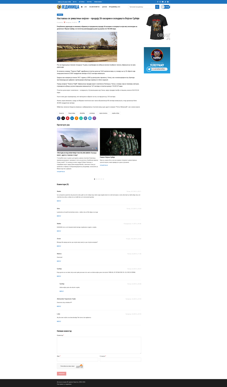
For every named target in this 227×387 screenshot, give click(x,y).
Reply (59, 201)
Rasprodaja (72, 113)
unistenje (92, 113)
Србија (60, 14)
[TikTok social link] (165, 1)
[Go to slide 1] (94, 179)
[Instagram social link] (160, 1)
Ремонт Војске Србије (107, 157)
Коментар (60, 335)
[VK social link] (85, 118)
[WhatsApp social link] (81, 118)
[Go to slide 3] (98, 179)
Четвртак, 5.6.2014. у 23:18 (133, 299)
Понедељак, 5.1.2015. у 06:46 (132, 224)
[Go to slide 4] (99, 179)
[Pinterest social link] (67, 118)
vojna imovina (103, 113)
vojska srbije (115, 113)
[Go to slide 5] (101, 179)
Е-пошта (103, 356)
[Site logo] (68, 7)
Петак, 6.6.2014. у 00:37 (134, 269)
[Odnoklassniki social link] (76, 118)
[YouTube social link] (162, 1)
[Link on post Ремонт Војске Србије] (120, 142)
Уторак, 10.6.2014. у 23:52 (133, 239)
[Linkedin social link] (72, 118)
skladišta (82, 113)
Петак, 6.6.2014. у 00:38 (134, 284)
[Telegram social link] (168, 1)
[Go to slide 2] (96, 179)
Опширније (61, 171)
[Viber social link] (94, 118)
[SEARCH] (157, 7)
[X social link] (63, 118)
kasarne (61, 113)
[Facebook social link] (158, 1)
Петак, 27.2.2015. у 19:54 (134, 208)
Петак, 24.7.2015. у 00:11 (134, 191)
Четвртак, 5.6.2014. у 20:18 (133, 314)
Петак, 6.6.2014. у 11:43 (134, 254)
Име (58, 356)
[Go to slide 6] (103, 179)
